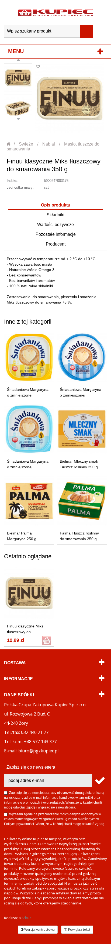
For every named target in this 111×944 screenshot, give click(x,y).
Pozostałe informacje (56, 234)
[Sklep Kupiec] (55, 12)
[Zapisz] (99, 780)
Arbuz (26, 917)
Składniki (55, 214)
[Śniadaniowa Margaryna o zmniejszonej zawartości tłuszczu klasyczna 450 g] (82, 357)
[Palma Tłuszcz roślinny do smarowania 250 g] (82, 501)
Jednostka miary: (20, 187)
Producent (55, 244)
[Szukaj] (86, 31)
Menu (16, 51)
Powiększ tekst (78, 929)
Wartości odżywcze (55, 224)
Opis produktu (55, 205)
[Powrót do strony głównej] (9, 144)
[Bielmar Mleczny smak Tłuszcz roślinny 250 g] (82, 429)
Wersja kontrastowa (39, 929)
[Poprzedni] (18, 61)
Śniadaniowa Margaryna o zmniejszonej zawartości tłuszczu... (27, 395)
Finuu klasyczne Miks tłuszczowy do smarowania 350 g (25, 632)
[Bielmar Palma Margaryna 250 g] (29, 501)
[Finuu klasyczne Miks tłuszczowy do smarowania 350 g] (18, 77)
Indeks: (12, 181)
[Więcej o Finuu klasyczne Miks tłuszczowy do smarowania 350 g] (29, 593)
